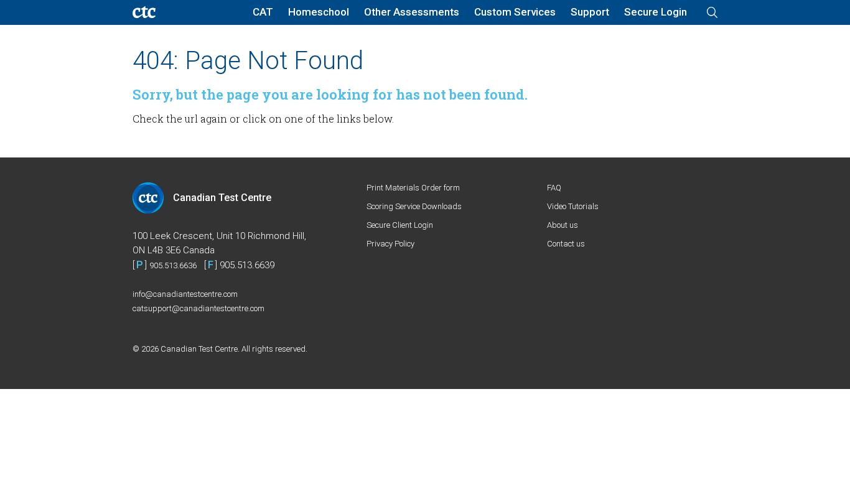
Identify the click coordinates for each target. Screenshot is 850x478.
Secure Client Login (400, 225)
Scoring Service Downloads (414, 206)
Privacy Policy (390, 243)
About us (562, 225)
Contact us (566, 243)
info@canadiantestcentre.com (185, 294)
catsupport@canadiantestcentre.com (198, 308)
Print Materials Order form (413, 187)
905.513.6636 (173, 265)
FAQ (554, 187)
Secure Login (655, 12)
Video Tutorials (573, 206)
